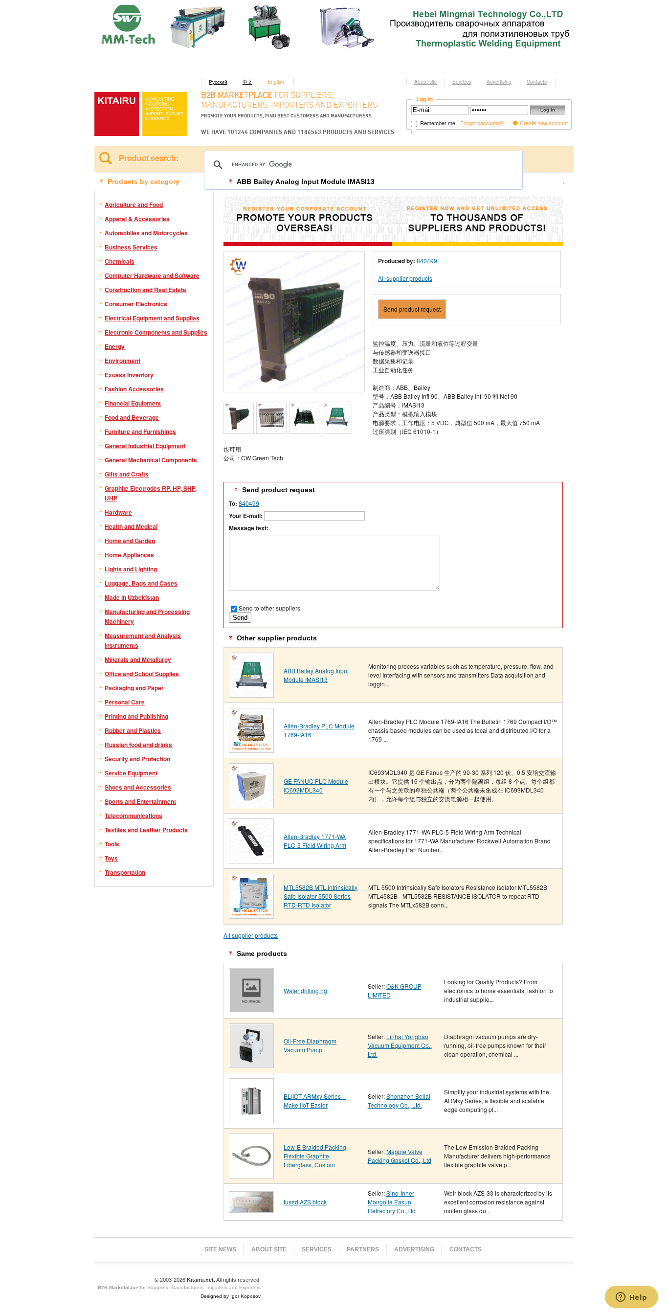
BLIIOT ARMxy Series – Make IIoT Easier (315, 1100)
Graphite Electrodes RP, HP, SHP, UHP (151, 493)
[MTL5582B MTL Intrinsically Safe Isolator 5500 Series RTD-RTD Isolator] (251, 915)
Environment (122, 360)
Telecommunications (133, 815)
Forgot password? (482, 123)
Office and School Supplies (142, 673)
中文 (247, 81)
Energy (115, 346)
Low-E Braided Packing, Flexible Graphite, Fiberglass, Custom (316, 1156)
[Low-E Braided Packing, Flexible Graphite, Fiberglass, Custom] (251, 1175)
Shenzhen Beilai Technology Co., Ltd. (399, 1100)
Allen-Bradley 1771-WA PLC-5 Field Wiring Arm (315, 840)
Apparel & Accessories (137, 218)
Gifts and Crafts (127, 474)
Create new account (544, 123)
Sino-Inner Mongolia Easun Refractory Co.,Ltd (392, 1202)
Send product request (412, 309)
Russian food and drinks (138, 744)
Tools (112, 843)
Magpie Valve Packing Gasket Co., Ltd (399, 1155)
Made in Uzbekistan (132, 597)
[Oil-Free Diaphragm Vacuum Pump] (251, 1064)
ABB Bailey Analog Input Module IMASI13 (316, 674)
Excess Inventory (129, 374)
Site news (220, 1249)
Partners (363, 1249)
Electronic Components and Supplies (156, 332)
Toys (111, 858)
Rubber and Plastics (133, 730)
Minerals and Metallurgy (138, 659)
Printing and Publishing (136, 716)
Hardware (118, 512)
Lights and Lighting (131, 569)
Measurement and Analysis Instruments (143, 640)
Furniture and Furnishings (140, 431)
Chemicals (119, 261)
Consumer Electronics (136, 303)
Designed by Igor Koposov (230, 1296)
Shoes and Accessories (138, 787)
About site (425, 81)
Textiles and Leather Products (146, 829)
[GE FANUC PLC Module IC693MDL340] (251, 804)
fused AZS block (305, 1202)
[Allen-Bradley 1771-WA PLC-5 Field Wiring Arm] (251, 860)
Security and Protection (137, 758)
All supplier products (405, 278)
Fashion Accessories (134, 389)
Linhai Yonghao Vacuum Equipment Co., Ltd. (400, 1045)
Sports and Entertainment (140, 801)
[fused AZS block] (251, 1209)
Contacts (537, 81)
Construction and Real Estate (145, 289)
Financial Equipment (133, 403)
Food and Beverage (132, 417)
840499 (427, 260)
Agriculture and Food (134, 204)
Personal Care (125, 702)
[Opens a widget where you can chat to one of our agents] (631, 1298)
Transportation (125, 872)
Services (461, 81)
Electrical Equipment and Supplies (152, 318)
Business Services (131, 247)
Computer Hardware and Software (152, 275)
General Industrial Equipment (145, 445)
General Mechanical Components (151, 459)
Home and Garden (130, 540)
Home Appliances (129, 554)
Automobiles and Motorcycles (146, 232)
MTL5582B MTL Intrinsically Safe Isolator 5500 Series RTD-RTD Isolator (320, 896)
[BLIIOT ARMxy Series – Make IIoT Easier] (251, 1119)
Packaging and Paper (134, 687)
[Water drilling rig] (251, 1009)
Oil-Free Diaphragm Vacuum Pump (310, 1045)
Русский (218, 81)
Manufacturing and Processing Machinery (147, 616)
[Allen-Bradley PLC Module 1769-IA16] (251, 749)
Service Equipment (131, 773)
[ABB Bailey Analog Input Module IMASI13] (251, 694)
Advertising (499, 81)
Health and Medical (131, 526)
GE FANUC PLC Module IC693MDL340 (316, 785)
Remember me (437, 123)
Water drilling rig (305, 990)
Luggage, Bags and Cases (141, 583)
